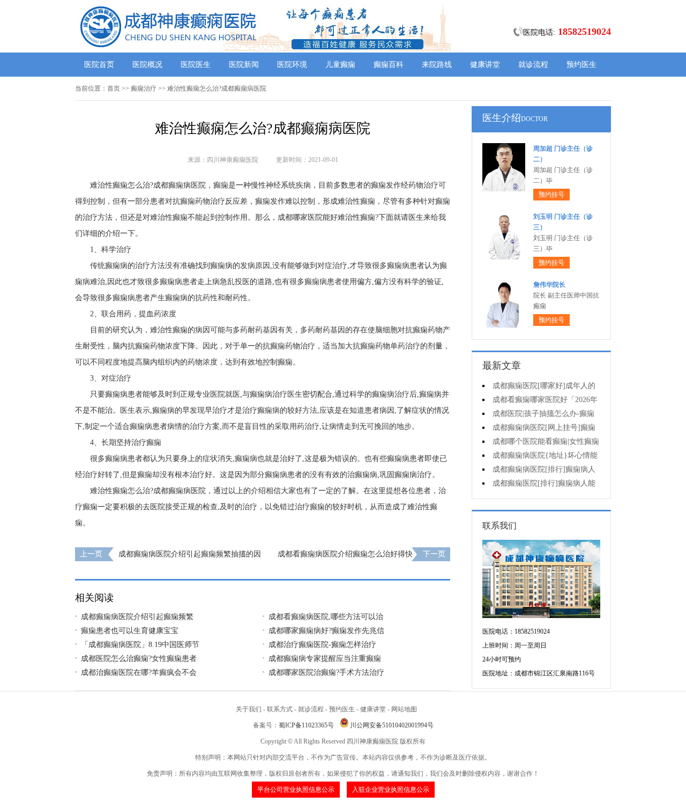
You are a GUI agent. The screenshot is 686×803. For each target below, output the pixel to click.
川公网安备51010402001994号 (392, 725)
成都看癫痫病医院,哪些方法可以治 (326, 617)
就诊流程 (533, 65)
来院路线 (437, 65)
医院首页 (99, 65)
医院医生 (196, 65)
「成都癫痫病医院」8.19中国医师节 (140, 645)
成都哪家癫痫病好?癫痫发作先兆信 (326, 631)
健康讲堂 (485, 65)
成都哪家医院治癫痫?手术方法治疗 (326, 672)
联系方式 (280, 709)
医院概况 (147, 65)
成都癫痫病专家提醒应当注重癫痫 (325, 659)
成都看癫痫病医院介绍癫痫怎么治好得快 (345, 554)
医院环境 (292, 65)
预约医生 (581, 65)
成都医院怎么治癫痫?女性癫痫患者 (139, 659)
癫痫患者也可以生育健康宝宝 (129, 631)
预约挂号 (551, 194)
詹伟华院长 (549, 284)
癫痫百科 (389, 65)
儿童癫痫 (340, 65)
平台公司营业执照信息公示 (295, 789)
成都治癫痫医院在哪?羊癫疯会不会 (139, 672)
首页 (113, 88)
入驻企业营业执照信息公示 (390, 789)
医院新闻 (244, 65)
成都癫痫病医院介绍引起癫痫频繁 (137, 617)
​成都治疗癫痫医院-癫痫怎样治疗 (322, 645)
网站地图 (404, 709)
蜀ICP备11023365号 (306, 725)
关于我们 (249, 709)
